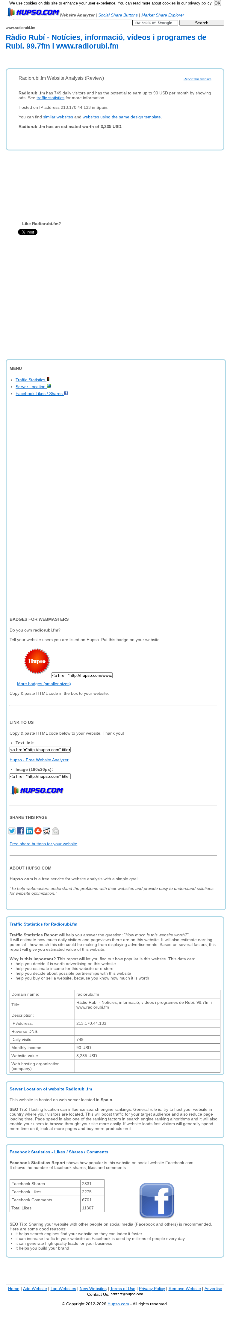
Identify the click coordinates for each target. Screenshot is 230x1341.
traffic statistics (50, 97)
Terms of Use (122, 1288)
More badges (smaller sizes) (44, 683)
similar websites (58, 116)
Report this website (197, 79)
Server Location (31, 386)
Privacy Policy (152, 1288)
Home (13, 1288)
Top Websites (63, 1288)
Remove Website (185, 1288)
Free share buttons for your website (43, 843)
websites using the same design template (122, 116)
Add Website (35, 1288)
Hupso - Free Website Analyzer (39, 759)
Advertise (213, 1288)
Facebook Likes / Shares (40, 393)
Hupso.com (118, 1303)
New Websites (93, 1288)
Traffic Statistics (31, 379)
